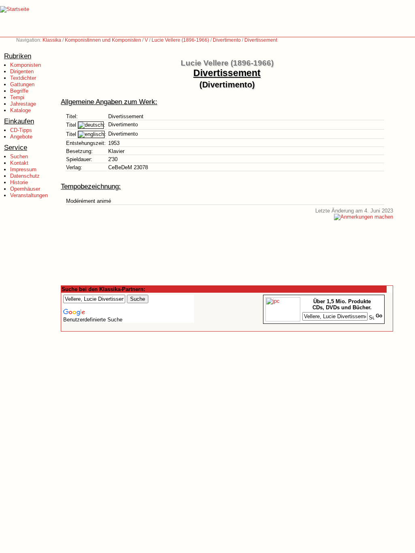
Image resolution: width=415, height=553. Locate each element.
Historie (19, 182)
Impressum (23, 169)
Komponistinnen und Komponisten (103, 40)
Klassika (52, 40)
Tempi (17, 97)
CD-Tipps (21, 130)
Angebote (21, 137)
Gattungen (22, 84)
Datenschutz (25, 176)
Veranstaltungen (29, 195)
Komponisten (25, 65)
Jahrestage (23, 104)
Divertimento (227, 40)
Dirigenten (22, 71)
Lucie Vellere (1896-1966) (180, 40)
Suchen (19, 156)
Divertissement (260, 40)
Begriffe (19, 91)
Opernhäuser (25, 189)
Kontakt (19, 163)
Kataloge (20, 110)
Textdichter (23, 78)
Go (379, 316)
